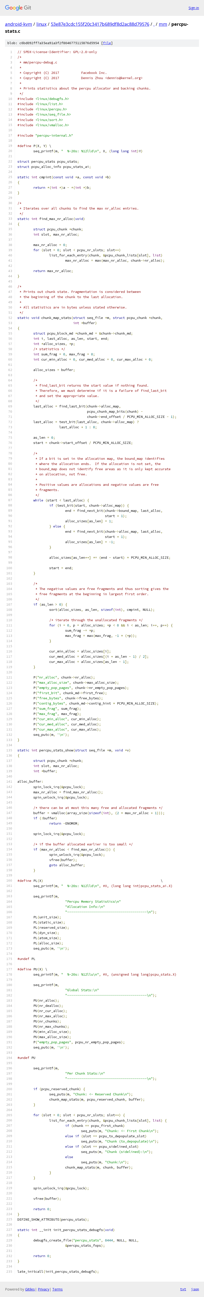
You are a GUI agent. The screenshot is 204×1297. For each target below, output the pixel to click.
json (195, 1289)
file (107, 43)
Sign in (194, 7)
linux (41, 24)
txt (183, 1289)
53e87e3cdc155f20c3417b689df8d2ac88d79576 (100, 24)
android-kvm (18, 24)
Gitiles (30, 1289)
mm (163, 24)
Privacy (43, 1289)
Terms (57, 1289)
